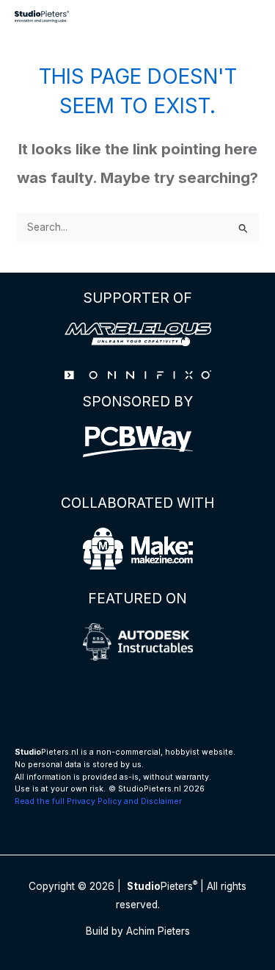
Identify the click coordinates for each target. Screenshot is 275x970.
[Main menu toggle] (246, 16)
